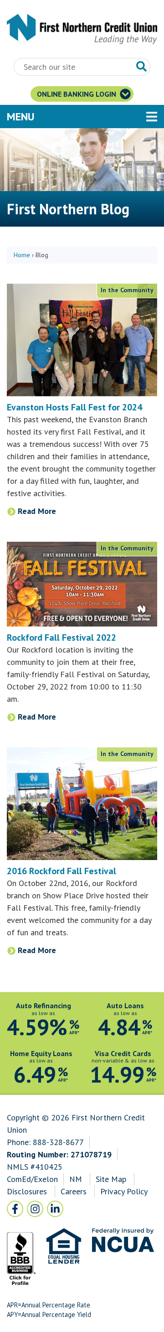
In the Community (127, 290)
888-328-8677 (58, 1142)
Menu (70, 116)
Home (22, 255)
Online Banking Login (77, 93)
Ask (141, 66)
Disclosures (27, 1191)
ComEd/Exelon (32, 1179)
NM (76, 1179)
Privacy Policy (123, 1191)
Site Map (111, 1179)
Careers (75, 1191)
